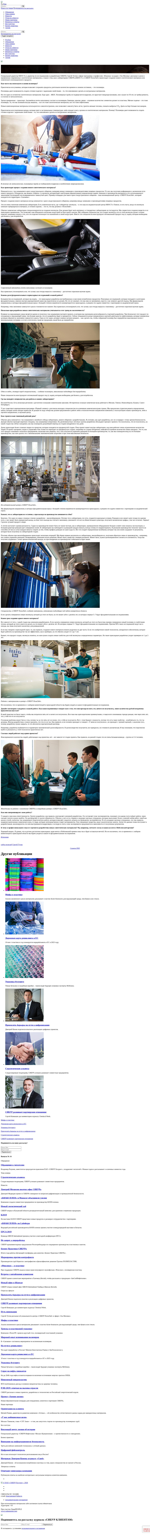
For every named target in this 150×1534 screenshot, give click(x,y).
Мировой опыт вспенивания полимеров (20, 1337)
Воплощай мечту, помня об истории (18, 1429)
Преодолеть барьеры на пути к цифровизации (27, 1025)
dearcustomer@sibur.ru (14, 1496)
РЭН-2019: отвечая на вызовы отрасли (19, 1388)
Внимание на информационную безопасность (22, 1441)
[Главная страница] (2, 2)
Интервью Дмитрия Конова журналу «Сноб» (22, 1458)
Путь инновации (9, 1312)
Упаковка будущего (14, 981)
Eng (5, 4)
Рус (6, 40)
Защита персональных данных (25, 1152)
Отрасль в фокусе (11, 18)
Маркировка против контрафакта (17, 1257)
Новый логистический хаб (13, 1206)
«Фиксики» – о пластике (12, 1266)
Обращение (9, 12)
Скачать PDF (75, 848)
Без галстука (10, 24)
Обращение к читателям (12, 1165)
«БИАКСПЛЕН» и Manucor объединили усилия (24, 1198)
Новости (8, 16)
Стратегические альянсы (17, 1068)
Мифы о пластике (13, 894)
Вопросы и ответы (12, 22)
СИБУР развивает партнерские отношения (25, 1112)
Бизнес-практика (11, 26)
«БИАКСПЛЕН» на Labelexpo (15, 1223)
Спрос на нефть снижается (13, 1371)
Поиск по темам (7, 8)
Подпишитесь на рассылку (23, 8)
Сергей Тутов (17, 845)
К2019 (4, 1215)
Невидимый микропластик (14, 1379)
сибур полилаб (6, 845)
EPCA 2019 (6, 1232)
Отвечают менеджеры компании (16, 1471)
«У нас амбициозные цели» (14, 1417)
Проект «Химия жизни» (12, 1396)
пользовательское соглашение (16, 1500)
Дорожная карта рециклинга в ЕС (21, 938)
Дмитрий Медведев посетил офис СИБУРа (21, 1189)
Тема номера (10, 14)
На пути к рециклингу (11, 1346)
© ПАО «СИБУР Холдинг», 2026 (15, 1483)
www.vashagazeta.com (9, 1511)
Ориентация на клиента (12, 1409)
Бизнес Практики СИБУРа (14, 1249)
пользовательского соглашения (33, 1528)
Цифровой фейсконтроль (13, 1450)
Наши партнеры (11, 20)
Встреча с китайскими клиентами (17, 1274)
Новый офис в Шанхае (12, 1282)
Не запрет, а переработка (13, 1240)
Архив (7, 28)
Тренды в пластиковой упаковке (16, 1329)
